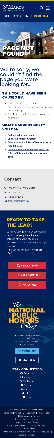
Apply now (29, 285)
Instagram (28, 377)
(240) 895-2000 (28, 345)
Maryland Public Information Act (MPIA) (21, 432)
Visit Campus (29, 275)
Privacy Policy (44, 413)
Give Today (28, 359)
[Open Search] (41, 8)
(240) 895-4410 (15, 197)
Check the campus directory (22, 138)
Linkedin (28, 389)
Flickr (28, 397)
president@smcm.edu (18, 201)
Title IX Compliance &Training (27, 416)
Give (27, 16)
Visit (7, 16)
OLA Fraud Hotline (27, 429)
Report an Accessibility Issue (27, 419)
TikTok (28, 393)
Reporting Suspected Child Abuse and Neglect (27, 425)
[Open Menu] (48, 8)
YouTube (28, 385)
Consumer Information (14, 413)
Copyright (31, 413)
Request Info (29, 265)
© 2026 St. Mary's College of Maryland (26, 410)
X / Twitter (28, 381)
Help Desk (45, 432)
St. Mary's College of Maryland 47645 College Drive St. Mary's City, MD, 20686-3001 (27, 338)
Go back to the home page (21, 135)
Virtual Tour (28, 350)
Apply (17, 16)
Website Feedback (27, 435)
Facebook (28, 373)
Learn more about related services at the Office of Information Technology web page (28, 153)
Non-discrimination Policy (27, 422)
